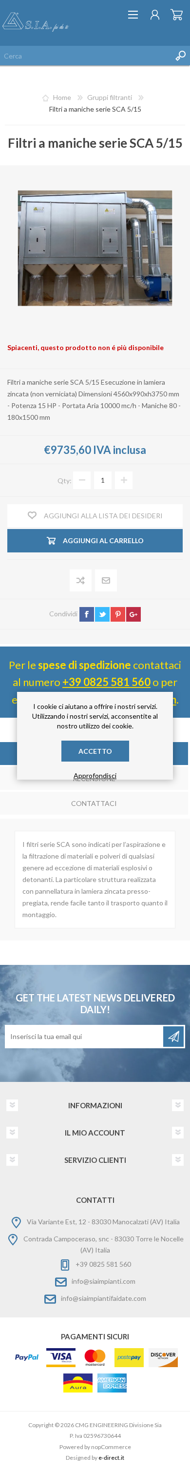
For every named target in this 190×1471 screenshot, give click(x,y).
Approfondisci (95, 775)
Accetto (95, 751)
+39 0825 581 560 (106, 681)
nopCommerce (111, 1447)
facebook (86, 614)
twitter (102, 614)
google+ (133, 614)
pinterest (118, 614)
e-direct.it (111, 1457)
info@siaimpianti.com (103, 1281)
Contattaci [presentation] (94, 803)
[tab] (94, 804)
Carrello (177, 14)
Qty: (64, 480)
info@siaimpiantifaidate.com (103, 1298)
